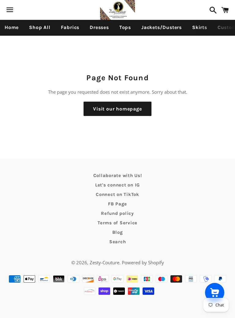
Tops (125, 27)
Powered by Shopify (143, 262)
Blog (117, 232)
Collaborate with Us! (117, 175)
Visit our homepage (117, 109)
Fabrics (70, 27)
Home (12, 27)
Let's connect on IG (117, 185)
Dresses (99, 27)
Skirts (199, 27)
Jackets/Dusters (161, 27)
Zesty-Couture (104, 262)
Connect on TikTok (117, 194)
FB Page (117, 204)
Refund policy (117, 213)
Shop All (39, 27)
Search (117, 241)
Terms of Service (117, 223)
